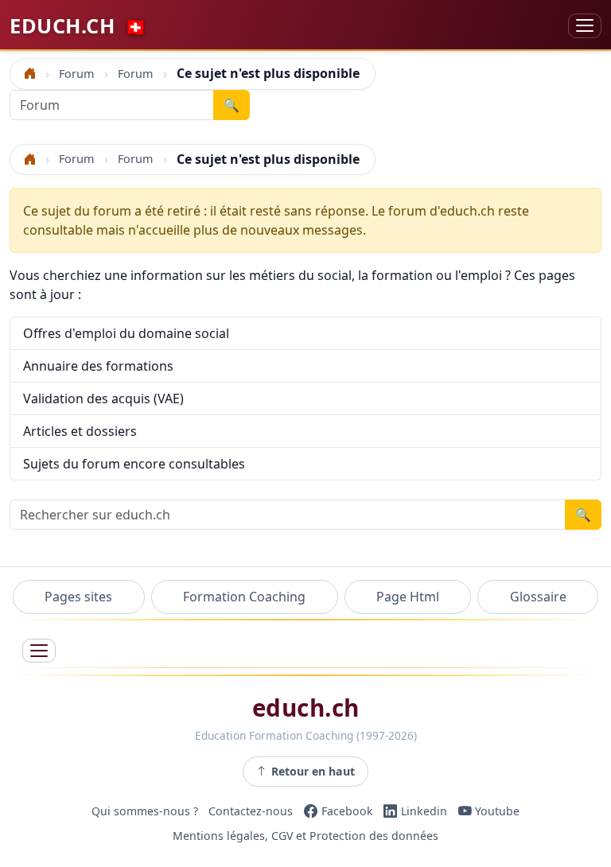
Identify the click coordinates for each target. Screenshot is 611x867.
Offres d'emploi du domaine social (126, 333)
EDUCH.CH (78, 25)
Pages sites (78, 596)
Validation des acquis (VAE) (103, 398)
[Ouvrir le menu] (39, 651)
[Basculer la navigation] (584, 26)
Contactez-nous (250, 810)
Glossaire (538, 596)
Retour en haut (313, 771)
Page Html (407, 596)
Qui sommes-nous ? (144, 810)
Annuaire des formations (98, 366)
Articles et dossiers (80, 431)
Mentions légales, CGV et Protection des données (305, 836)
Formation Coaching (244, 596)
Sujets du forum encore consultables (134, 463)
